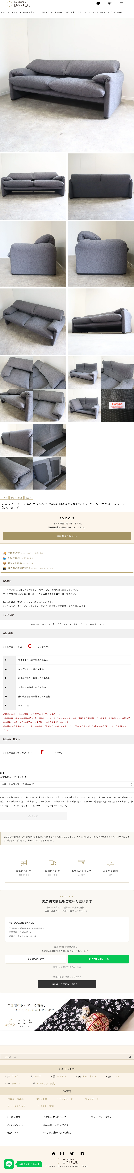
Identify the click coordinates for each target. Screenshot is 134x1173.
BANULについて (15, 1124)
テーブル (16, 1083)
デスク (15, 1076)
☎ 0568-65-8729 (35, 959)
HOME (3, 12)
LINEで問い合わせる (98, 959)
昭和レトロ (41, 1098)
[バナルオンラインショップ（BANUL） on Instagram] (62, 1154)
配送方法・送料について (55, 1124)
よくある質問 (13, 1117)
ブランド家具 (16, 497)
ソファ (14, 12)
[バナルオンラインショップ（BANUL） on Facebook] (82, 1154)
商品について (13, 1132)
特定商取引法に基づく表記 (57, 1132)
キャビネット (89, 1076)
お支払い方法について (54, 1117)
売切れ (29, 497)
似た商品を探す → (67, 535)
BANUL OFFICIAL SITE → (67, 984)
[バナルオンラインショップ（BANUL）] (52, 1154)
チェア (37, 1076)
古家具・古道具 (15, 1098)
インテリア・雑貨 (45, 1083)
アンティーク (66, 1098)
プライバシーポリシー (102, 1117)
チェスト (61, 1076)
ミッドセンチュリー (17, 1105)
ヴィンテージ (91, 1098)
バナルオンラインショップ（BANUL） (65, 1166)
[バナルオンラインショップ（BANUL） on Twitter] (72, 1154)
